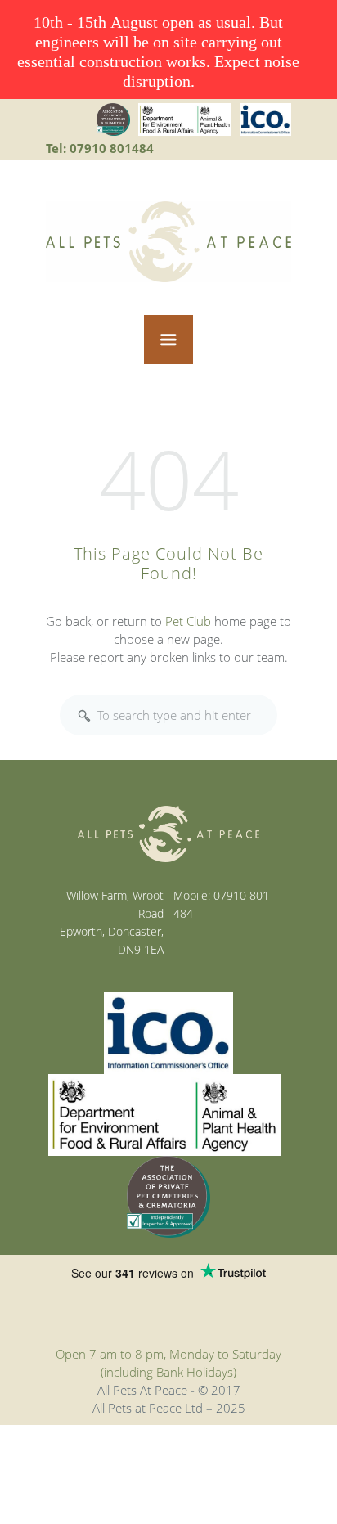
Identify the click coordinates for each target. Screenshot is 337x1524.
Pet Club (188, 621)
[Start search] (84, 716)
